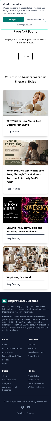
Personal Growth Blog (11, 356)
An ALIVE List (33, 356)
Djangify (30, 413)
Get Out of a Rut (9, 379)
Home (26, 56)
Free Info (31, 344)
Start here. (28, 312)
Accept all (13, 19)
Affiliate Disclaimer (36, 387)
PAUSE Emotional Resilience (9, 388)
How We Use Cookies (17, 13)
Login (4, 363)
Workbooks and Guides (12, 348)
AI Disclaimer (8, 352)
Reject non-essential (35, 19)
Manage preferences (24, 25)
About (4, 376)
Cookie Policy (33, 379)
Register (5, 359)
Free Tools (32, 348)
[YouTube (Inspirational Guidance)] (28, 407)
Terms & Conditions (36, 383)
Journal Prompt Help (36, 352)
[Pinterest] (22, 407)
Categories (6, 383)
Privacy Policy (33, 376)
